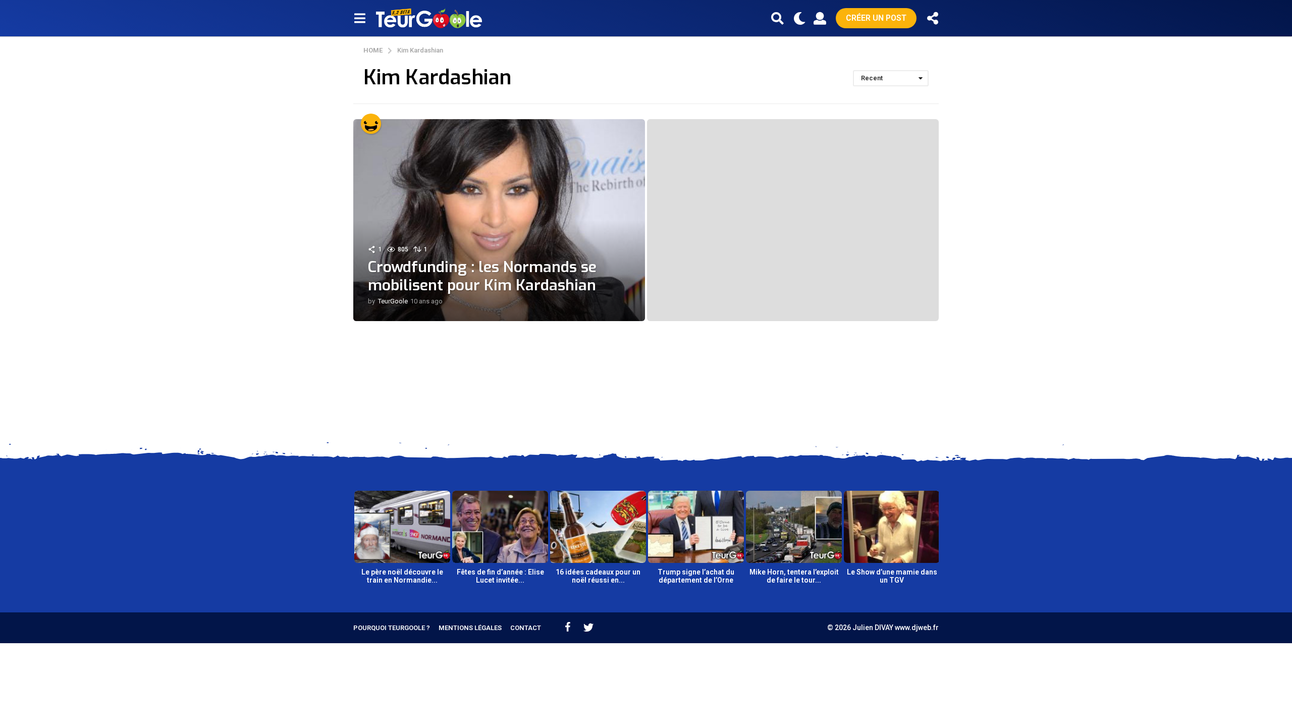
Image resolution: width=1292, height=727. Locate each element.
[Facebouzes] (568, 627)
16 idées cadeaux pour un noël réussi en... (598, 576)
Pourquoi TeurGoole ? (391, 628)
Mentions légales (470, 628)
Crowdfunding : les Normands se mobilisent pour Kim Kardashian (482, 276)
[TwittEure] (588, 627)
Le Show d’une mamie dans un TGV (892, 576)
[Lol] (371, 124)
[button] (359, 18)
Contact (525, 628)
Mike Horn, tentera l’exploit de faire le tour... (794, 576)
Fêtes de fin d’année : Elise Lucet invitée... (500, 576)
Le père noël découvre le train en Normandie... (402, 576)
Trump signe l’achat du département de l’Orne (696, 576)
